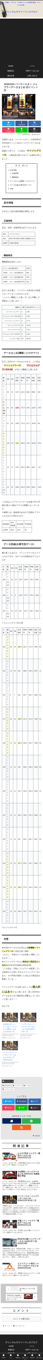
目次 (18, 165)
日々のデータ (8, 1081)
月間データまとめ (31, 1350)
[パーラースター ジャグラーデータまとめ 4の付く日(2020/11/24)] (10, 1045)
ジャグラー (18, 1086)
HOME (11, 1346)
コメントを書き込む (21, 1319)
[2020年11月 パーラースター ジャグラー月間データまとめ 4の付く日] (10, 1017)
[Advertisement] (21, 40)
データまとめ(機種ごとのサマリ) (22, 181)
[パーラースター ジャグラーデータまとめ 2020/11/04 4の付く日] (28, 1017)
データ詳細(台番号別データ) (20, 185)
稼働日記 (11, 1350)
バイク (31, 1346)
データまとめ (29, 1086)
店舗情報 (15, 173)
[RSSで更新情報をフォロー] (21, 1127)
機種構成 (15, 177)
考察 (11, 189)
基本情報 (13, 170)
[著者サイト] (11, 1121)
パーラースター (9, 1089)
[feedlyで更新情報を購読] (31, 1121)
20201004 (7, 1086)
